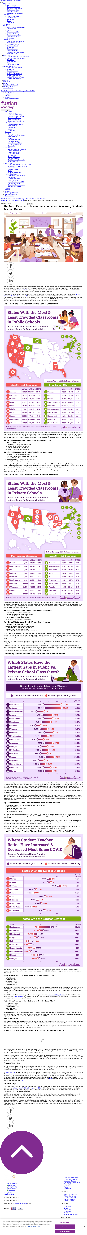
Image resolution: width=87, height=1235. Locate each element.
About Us (6, 14)
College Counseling (70, 1197)
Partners (66, 1187)
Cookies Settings (9, 1194)
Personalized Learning (13, 7)
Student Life (10, 69)
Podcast (5, 80)
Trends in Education (18, 200)
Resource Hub (5, 200)
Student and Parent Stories (15, 13)
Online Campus (8, 88)
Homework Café (12, 53)
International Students (13, 64)
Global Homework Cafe (14, 35)
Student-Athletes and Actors (15, 77)
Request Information (6, 0)
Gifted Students (11, 72)
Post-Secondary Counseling (15, 52)
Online (5, 25)
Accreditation (11, 19)
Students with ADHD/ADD (14, 74)
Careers (5, 83)
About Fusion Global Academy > (16, 27)
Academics (6, 39)
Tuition (9, 63)
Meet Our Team (11, 17)
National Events (11, 61)
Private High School (13, 44)
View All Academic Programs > (16, 41)
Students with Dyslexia (14, 78)
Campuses (6, 24)
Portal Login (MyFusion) (10, 85)
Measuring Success (13, 11)
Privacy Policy (8, 1193)
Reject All (64, 1227)
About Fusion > (11, 5)
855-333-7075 (30, 91)
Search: (3, 203)
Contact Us (10, 22)
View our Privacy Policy (34, 1226)
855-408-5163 (17, 0)
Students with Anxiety (13, 75)
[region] (43, 1227)
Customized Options (13, 10)
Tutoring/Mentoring (12, 49)
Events (9, 21)
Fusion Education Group (19, 1203)
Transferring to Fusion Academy (16, 58)
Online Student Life (13, 32)
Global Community (12, 33)
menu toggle (6, 110)
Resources (6, 81)
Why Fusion (7, 3)
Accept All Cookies (65, 1231)
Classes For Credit (12, 46)
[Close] (84, 1227)
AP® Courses (10, 47)
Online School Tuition (13, 36)
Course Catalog (69, 1200)
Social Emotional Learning (15, 8)
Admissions (6, 55)
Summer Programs (12, 50)
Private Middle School (13, 42)
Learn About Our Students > (15, 67)
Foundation (67, 1188)
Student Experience (9, 66)
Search (30, 203)
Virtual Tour (10, 60)
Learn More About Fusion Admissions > (19, 56)
